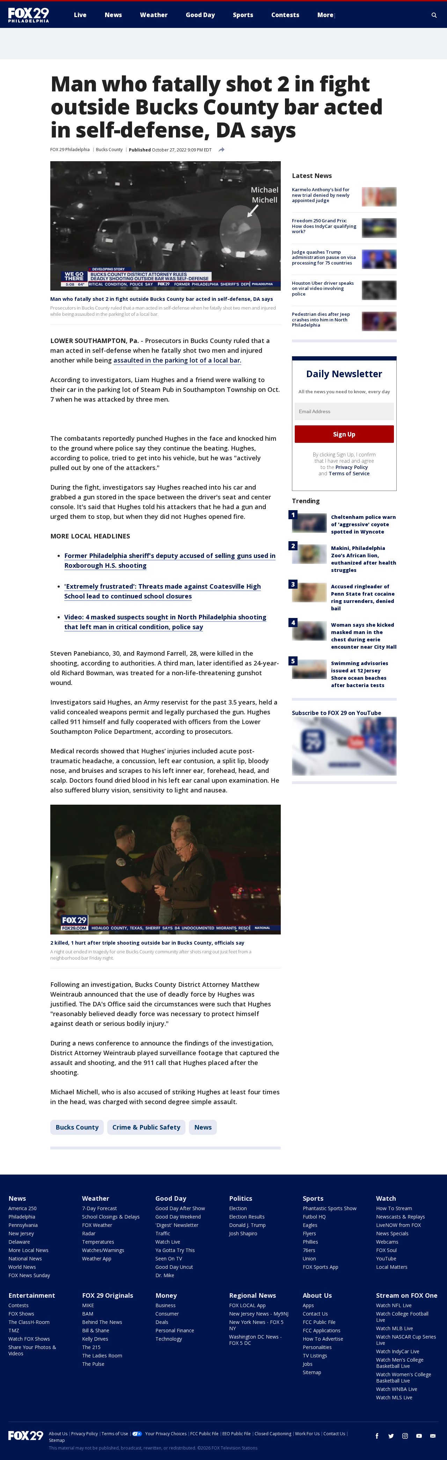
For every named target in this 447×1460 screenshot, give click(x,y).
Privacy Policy (352, 467)
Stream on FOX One (407, 1295)
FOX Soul (386, 1250)
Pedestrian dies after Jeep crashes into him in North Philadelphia (321, 319)
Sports (313, 1198)
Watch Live (167, 1241)
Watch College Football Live (402, 1316)
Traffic (162, 1233)
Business (165, 1305)
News (203, 1127)
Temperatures (98, 1241)
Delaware (19, 1241)
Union (309, 1258)
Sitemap (312, 1372)
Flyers (309, 1233)
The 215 (91, 1347)
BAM (87, 1313)
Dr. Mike (164, 1275)
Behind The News (102, 1322)
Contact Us (315, 1313)
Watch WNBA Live (396, 1389)
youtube (419, 1436)
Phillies (310, 1241)
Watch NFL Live (394, 1305)
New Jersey (21, 1233)
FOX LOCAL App (247, 1305)
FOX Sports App (320, 1267)
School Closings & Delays (111, 1216)
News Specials (392, 1233)
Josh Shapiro (243, 1233)
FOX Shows (21, 1313)
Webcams (387, 1241)
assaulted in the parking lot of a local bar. (177, 360)
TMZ (13, 1330)
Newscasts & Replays (400, 1216)
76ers (309, 1250)
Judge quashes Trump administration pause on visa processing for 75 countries (324, 257)
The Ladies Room (102, 1355)
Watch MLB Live (394, 1328)
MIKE (88, 1305)
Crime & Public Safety (146, 1127)
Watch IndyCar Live (397, 1351)
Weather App (96, 1258)
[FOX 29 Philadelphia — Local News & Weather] (31, 15)
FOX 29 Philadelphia (70, 149)
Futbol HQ (314, 1216)
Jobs (308, 1364)
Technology (168, 1338)
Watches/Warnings (103, 1250)
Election (238, 1208)
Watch (386, 1198)
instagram (405, 1436)
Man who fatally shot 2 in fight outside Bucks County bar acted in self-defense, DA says (161, 299)
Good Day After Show (180, 1208)
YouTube (386, 1258)
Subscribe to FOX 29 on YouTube (336, 713)
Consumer (167, 1313)
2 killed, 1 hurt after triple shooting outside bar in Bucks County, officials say (147, 942)
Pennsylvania (23, 1225)
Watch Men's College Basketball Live (400, 1362)
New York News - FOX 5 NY (256, 1325)
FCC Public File (319, 1322)
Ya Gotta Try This (175, 1250)
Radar (88, 1233)
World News (22, 1267)
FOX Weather (97, 1225)
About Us (317, 1295)
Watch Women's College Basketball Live (403, 1377)
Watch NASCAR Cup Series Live (406, 1339)
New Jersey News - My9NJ (258, 1313)
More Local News (28, 1250)
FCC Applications (321, 1330)
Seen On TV (168, 1258)
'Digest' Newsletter (176, 1225)
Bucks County (109, 149)
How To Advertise (323, 1338)
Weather (95, 1198)
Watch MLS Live (394, 1397)
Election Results (247, 1216)
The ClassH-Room (29, 1322)
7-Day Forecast (99, 1208)
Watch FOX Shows (29, 1338)
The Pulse (93, 1364)
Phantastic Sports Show (330, 1208)
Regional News (252, 1295)
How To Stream (394, 1208)
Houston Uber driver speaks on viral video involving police (323, 288)
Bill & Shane (95, 1330)
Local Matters (392, 1267)
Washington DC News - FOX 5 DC (255, 1339)
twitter (391, 1436)
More (325, 15)
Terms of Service (349, 473)
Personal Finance (174, 1330)
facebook (377, 1436)
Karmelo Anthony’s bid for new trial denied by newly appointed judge (321, 194)
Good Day (170, 1198)
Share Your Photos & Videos (32, 1350)
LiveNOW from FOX (398, 1225)
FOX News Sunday (29, 1275)
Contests (18, 1305)
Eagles (310, 1225)
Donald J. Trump (247, 1225)
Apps (308, 1305)
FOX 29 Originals (107, 1295)
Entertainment (31, 1295)
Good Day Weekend (178, 1216)
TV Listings (315, 1355)
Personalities (317, 1347)
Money (166, 1295)
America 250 (22, 1208)
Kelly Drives (95, 1338)
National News (25, 1258)
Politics (240, 1198)
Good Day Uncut (174, 1267)
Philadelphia (21, 1216)
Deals (161, 1322)
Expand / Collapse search (434, 15)
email (433, 1436)
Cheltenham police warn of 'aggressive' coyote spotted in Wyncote (363, 524)
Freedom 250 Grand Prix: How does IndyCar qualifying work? (324, 225)
